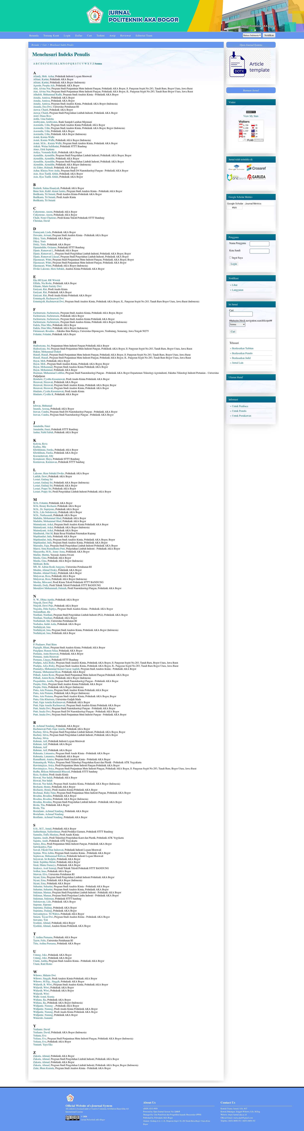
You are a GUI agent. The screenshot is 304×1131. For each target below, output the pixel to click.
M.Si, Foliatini (40, 502)
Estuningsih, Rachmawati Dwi (48, 298)
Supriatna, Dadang (42, 907)
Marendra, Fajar (41, 545)
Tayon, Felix (39, 940)
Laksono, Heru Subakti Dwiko (48, 473)
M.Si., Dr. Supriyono (43, 509)
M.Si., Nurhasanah (42, 515)
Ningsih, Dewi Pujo (43, 605)
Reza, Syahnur (40, 774)
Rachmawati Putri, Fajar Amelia (49, 728)
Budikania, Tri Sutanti (44, 194)
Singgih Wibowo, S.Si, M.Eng (248, 1111)
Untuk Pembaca (241, 406)
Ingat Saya (237, 257)
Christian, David (41, 220)
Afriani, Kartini (41, 79)
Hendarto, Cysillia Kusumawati (49, 379)
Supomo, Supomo (42, 904)
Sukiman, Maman (42, 892)
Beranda (34, 35)
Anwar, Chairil (40, 109)
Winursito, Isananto (43, 1017)
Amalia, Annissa (41, 97)
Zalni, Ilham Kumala (43, 1068)
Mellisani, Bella (41, 563)
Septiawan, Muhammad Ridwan (49, 856)
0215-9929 (153, 1108)
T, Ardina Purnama (42, 937)
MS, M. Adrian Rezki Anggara (48, 566)
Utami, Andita (40, 960)
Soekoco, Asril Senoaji (44, 868)
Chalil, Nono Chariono (44, 217)
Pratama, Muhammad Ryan (46, 671)
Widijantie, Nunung (43, 1008)
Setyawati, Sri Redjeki (44, 859)
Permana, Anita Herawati (46, 653)
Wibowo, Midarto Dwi (44, 975)
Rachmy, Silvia (40, 731)
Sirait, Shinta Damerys (44, 865)
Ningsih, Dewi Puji (43, 602)
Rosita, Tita (39, 804)
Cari (89, 35)
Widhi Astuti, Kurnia (43, 996)
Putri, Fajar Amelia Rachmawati (49, 702)
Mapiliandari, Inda (42, 536)
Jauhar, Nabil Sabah (43, 432)
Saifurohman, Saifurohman (46, 831)
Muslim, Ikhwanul (42, 582)
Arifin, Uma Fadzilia (43, 118)
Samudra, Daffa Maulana (45, 834)
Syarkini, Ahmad (41, 922)
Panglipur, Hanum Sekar (45, 650)
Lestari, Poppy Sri (42, 488)
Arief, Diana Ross (42, 115)
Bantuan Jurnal (251, 90)
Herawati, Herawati (43, 382)
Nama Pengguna (237, 243)
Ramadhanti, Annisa (43, 759)
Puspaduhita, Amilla (43, 681)
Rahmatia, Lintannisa (43, 753)
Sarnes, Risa (39, 843)
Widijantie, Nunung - (43, 1005)
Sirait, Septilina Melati (44, 862)
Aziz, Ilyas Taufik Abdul (45, 173)
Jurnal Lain (238, 362)
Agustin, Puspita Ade (44, 85)
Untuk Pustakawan (242, 415)
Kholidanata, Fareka (43, 449)
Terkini (101, 35)
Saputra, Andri (40, 837)
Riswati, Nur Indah (42, 777)
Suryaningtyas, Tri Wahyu (46, 913)
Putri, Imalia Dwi (42, 708)
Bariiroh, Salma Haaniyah (46, 188)
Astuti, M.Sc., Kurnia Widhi (47, 143)
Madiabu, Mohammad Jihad (47, 518)
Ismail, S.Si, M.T (240, 1108)
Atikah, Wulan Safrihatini (46, 146)
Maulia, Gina (39, 557)
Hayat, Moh (39, 360)
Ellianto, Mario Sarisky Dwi (47, 286)
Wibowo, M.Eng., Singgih (46, 981)
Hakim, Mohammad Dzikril (47, 351)
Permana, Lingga (41, 659)
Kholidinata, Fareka (43, 452)
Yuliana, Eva (39, 1035)
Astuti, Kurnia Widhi (43, 137)
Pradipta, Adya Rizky (44, 662)
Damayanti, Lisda (42, 232)
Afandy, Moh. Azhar (43, 76)
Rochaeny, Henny (42, 789)
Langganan (238, 289)
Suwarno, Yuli (40, 919)
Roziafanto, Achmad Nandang (48, 811)
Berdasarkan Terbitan (243, 348)
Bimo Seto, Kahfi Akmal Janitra (49, 191)
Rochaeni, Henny (42, 786)
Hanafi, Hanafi (40, 354)
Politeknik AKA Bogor (163, 1117)
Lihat (235, 284)
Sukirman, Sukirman (43, 898)
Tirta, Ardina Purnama (44, 943)
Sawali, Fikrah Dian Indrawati (48, 849)
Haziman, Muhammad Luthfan (48, 372)
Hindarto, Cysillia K (43, 394)
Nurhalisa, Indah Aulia (44, 624)
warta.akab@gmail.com (243, 1117)
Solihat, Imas (39, 871)
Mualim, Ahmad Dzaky (45, 570)
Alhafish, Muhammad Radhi (47, 94)
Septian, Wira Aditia (43, 853)
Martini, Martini (41, 554)
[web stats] (251, 112)
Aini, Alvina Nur (41, 88)
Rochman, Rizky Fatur (44, 792)
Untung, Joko (40, 954)
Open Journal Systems (251, 44)
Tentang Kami (51, 35)
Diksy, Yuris (39, 238)
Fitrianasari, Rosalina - (44, 331)
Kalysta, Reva (40, 443)
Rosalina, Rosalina (42, 795)
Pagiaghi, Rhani (41, 647)
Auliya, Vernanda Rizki (45, 152)
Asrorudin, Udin (41, 124)
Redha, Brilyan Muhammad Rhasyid (51, 771)
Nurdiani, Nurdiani (42, 614)
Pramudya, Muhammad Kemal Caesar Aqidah (56, 668)
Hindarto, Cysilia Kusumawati (48, 391)
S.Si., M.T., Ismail (42, 828)
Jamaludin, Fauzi (41, 426)
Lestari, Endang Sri (43, 479)
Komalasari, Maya (42, 458)
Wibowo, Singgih (42, 978)
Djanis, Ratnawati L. (43, 253)
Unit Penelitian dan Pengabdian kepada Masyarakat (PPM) (177, 1114)
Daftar (78, 35)
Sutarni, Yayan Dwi (43, 916)
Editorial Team (144, 35)
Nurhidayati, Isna (42, 627)
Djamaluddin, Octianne (45, 247)
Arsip (112, 35)
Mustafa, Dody (40, 585)
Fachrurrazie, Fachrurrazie (46, 312)
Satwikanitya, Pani (42, 846)
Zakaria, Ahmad (41, 1055)
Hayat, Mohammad (43, 366)
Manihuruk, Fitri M (43, 533)
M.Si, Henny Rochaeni (44, 506)
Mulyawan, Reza (41, 576)
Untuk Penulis (240, 410)
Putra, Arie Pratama (43, 690)
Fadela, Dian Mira (42, 325)
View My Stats (250, 116)
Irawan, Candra (41, 411)
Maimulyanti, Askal (43, 524)
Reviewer (125, 35)
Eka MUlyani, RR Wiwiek (46, 280)
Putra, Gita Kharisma (43, 699)
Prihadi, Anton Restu (43, 674)
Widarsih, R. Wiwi (42, 984)
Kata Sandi (234, 250)
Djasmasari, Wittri (42, 259)
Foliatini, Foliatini (42, 334)
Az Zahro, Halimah (43, 167)
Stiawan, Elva (40, 874)
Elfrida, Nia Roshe (42, 283)
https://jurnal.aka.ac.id (237, 1114)
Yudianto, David (41, 1029)
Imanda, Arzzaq (41, 408)
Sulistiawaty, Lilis (42, 901)
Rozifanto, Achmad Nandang (48, 817)
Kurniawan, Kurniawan (45, 461)
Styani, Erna (39, 877)
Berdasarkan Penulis (243, 353)
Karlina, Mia (39, 446)
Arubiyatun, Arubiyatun (45, 121)
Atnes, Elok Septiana (43, 149)
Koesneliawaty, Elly (43, 455)
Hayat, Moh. (39, 363)
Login (67, 35)
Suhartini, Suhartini (43, 886)
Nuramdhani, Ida (41, 611)
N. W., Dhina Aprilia (43, 599)
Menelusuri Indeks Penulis (61, 44)
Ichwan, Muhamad (42, 405)
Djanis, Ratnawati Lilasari (46, 256)
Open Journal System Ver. (166, 1111)
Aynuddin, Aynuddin (43, 155)
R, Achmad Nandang (44, 725)
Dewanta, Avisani (42, 235)
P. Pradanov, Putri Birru (45, 644)
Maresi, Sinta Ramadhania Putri (49, 548)
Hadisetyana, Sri (41, 345)
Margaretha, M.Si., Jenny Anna (49, 551)
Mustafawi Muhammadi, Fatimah (49, 588)
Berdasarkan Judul (242, 358)
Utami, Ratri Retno (42, 963)
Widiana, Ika (39, 999)
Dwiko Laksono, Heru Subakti (48, 268)
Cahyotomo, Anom (42, 211)
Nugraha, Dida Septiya (44, 608)
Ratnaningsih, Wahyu (44, 762)
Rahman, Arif (40, 741)
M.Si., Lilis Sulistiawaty (45, 512)
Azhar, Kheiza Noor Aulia (46, 170)
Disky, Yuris (39, 244)
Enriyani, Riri (40, 289)
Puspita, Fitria (40, 684)
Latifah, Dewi (40, 476)
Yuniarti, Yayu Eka (42, 1044)
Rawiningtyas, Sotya (43, 765)
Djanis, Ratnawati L (43, 250)
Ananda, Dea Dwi (42, 106)
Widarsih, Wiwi (41, 987)
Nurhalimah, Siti (41, 620)
